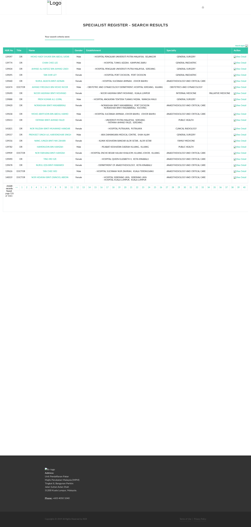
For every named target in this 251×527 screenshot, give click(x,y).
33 (202, 187)
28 (173, 187)
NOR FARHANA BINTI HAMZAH (50, 153)
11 (71, 187)
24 (149, 187)
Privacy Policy (200, 519)
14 (89, 187)
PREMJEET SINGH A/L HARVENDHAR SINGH (50, 135)
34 (208, 187)
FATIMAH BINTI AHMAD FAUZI (50, 120)
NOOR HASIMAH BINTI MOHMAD (50, 93)
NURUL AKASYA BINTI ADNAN (50, 81)
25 (155, 187)
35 (214, 187)
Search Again (240, 46)
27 (167, 187)
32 (197, 187)
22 (137, 187)
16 (101, 187)
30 (185, 187)
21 (131, 187)
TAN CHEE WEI (50, 171)
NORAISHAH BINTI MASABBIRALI (50, 106)
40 (244, 187)
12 (77, 187)
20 (125, 187)
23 (143, 187)
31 (191, 187)
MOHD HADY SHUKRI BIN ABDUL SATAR (50, 57)
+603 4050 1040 (61, 498)
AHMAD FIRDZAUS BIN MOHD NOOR (50, 87)
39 (238, 187)
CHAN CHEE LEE (50, 63)
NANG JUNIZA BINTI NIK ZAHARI (50, 141)
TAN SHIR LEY (50, 75)
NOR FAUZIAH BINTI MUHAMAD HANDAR (50, 129)
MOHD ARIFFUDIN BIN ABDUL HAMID (50, 114)
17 (107, 187)
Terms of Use (185, 519)
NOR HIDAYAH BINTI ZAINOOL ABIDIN (50, 177)
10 (65, 187)
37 (226, 187)
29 (179, 187)
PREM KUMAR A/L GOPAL (50, 99)
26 (161, 187)
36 (220, 187)
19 (119, 187)
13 (83, 187)
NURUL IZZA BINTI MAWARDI (50, 165)
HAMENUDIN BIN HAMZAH (50, 147)
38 (232, 187)
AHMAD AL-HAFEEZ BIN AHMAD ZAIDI (50, 69)
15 (95, 187)
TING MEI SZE (50, 159)
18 (113, 187)
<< (16, 187)
